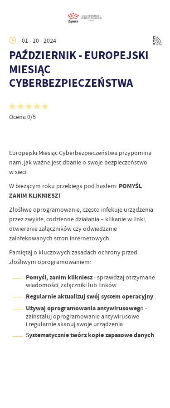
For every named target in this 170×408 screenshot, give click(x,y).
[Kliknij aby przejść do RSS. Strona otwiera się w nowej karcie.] (157, 40)
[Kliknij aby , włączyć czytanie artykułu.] (16, 134)
